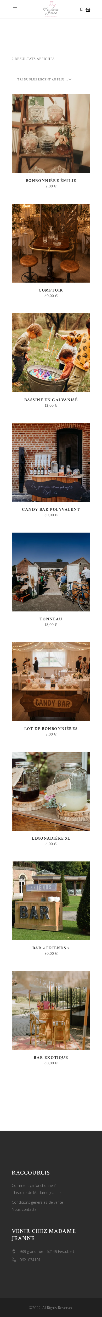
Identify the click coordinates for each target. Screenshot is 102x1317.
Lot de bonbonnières (51, 729)
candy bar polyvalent (51, 509)
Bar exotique (51, 1057)
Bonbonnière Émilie (51, 180)
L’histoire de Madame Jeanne (36, 1192)
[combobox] (44, 79)
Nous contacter (25, 1209)
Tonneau (50, 619)
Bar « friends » (51, 948)
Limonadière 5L (51, 838)
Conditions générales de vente (37, 1202)
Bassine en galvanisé (51, 400)
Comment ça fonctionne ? (33, 1185)
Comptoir (51, 290)
